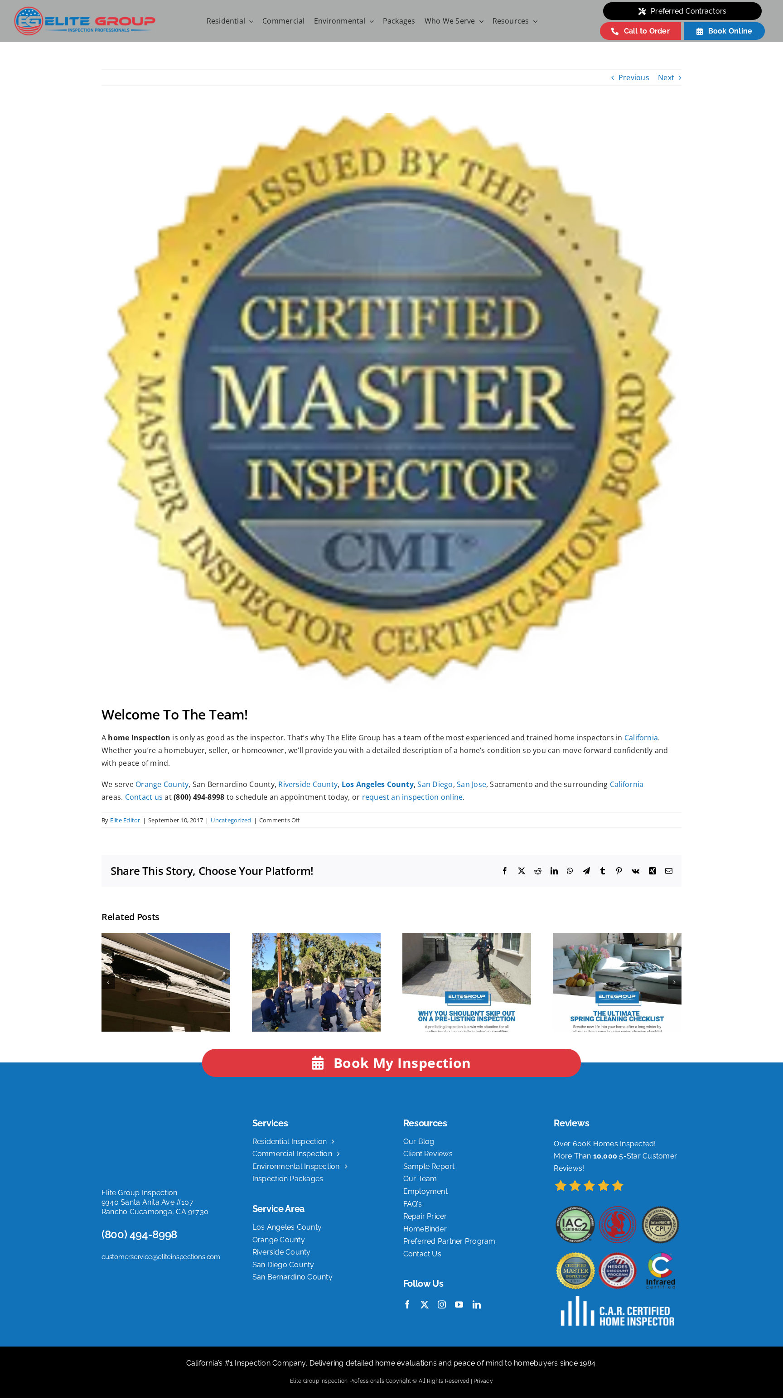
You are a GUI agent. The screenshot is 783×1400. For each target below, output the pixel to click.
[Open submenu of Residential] (249, 21)
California (641, 738)
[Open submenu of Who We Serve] (479, 21)
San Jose (471, 784)
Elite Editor (125, 820)
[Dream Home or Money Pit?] (166, 938)
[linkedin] (477, 1304)
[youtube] (459, 1304)
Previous (634, 77)
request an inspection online (412, 797)
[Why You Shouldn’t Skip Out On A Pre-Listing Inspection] (466, 938)
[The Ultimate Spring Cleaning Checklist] (617, 938)
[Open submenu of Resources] (533, 21)
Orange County (161, 784)
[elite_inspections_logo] (85, 9)
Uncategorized (231, 820)
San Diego (435, 784)
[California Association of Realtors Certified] (316, 938)
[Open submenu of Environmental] (370, 21)
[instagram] (442, 1304)
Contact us (144, 797)
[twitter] (424, 1304)
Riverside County (308, 784)
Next (666, 77)
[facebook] (407, 1304)
